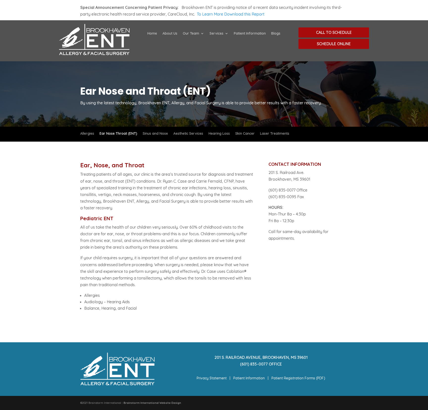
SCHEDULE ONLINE (334, 43)
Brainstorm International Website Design (152, 403)
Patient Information (250, 34)
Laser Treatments (274, 134)
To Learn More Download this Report (231, 14)
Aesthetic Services (188, 134)
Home (152, 34)
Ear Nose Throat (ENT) (118, 134)
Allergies (87, 134)
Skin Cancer (245, 134)
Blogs (275, 34)
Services (216, 34)
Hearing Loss (219, 134)
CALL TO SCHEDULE (334, 32)
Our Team (191, 34)
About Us (169, 34)
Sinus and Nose (155, 134)
